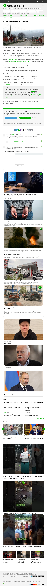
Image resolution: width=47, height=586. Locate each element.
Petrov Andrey (13, 134)
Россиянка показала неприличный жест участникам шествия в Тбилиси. (36, 561)
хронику (8, 84)
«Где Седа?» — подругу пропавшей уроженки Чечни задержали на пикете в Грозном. (22, 477)
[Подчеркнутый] (21, 154)
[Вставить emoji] (26, 154)
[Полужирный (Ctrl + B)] (16, 154)
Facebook (32, 94)
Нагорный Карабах (6, 11)
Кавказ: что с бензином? (9, 15)
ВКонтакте (7, 95)
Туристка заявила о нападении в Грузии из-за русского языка (22, 561)
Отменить (38, 166)
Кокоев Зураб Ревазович (9, 369)
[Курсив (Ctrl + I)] (18, 154)
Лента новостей (9, 17)
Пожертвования (25, 576)
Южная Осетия (17, 13)
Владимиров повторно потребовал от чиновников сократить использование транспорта (12, 415)
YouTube (7, 97)
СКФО (38, 11)
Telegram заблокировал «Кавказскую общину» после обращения (9, 561)
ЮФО (28, 13)
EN (5, 1)
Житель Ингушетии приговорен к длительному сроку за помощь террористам (31, 415)
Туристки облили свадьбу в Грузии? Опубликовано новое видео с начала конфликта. (22, 546)
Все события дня (40, 418)
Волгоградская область (36, 8)
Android (20, 87)
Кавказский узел (13, 59)
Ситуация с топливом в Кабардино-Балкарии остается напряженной (19, 280)
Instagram (38, 94)
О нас (4, 576)
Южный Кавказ (23, 13)
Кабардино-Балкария (19, 10)
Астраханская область (28, 8)
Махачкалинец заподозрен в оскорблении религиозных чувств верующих (20, 194)
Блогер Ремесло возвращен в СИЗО (12, 254)
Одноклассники (15, 95)
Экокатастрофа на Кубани (39, 15)
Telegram (33, 91)
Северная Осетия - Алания (31, 11)
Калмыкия (25, 10)
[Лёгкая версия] (8, 1)
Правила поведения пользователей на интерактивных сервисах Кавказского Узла (27, 581)
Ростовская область (22, 11)
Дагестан (8, 10)
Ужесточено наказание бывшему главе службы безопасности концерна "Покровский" (32, 409)
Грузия (4, 10)
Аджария (8, 8)
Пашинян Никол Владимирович (11, 394)
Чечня (13, 13)
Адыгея (12, 8)
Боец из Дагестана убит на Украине (12, 249)
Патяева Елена (7, 343)
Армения (21, 8)
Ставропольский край (7, 13)
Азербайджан (16, 8)
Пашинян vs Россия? (24, 15)
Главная (4, 17)
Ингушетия (12, 10)
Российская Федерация (15, 11)
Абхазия (4, 8)
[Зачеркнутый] (23, 154)
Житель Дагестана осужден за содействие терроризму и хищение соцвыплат (21, 221)
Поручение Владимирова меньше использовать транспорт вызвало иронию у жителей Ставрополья (23, 307)
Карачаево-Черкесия (31, 10)
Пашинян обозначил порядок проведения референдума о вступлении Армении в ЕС (33, 437)
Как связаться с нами (13, 576)
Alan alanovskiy (16, 141)
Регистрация (19, 165)
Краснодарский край (39, 10)
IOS (24, 87)
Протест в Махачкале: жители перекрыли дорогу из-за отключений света (19, 513)
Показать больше (23, 566)
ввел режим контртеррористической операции (20, 61)
